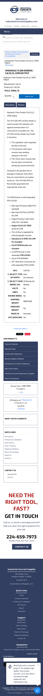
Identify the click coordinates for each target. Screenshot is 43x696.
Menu (7, 31)
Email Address (9, 656)
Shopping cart (27, 400)
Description (10, 105)
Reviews (21, 105)
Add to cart (29, 96)
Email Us (8, 458)
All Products (9, 437)
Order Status (25, 26)
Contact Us (21, 547)
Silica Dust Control (11, 369)
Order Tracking (10, 446)
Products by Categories (13, 440)
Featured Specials (11, 344)
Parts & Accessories (20, 52)
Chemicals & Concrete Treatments (17, 364)
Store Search (9, 443)
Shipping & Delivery (12, 449)
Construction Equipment (13, 354)
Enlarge (9, 65)
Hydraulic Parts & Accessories (13, 55)
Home (7, 52)
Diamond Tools (10, 349)
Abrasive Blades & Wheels (14, 359)
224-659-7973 (21, 536)
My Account (8, 26)
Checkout (34, 26)
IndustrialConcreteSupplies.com (21, 584)
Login (21, 392)
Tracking (16, 26)
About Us (8, 455)
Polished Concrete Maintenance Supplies (20, 373)
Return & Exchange (12, 452)
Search (21, 608)
